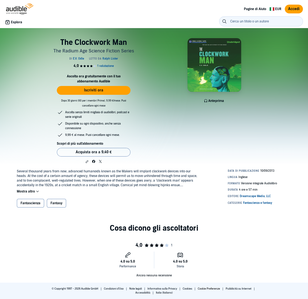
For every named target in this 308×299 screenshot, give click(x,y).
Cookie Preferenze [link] (209, 288)
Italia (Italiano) (164, 292)
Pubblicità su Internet (239, 288)
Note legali (135, 288)
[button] (87, 161)
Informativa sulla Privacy (163, 288)
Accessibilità (143, 292)
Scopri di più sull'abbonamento (80, 144)
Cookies (188, 288)
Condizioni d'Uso (114, 288)
